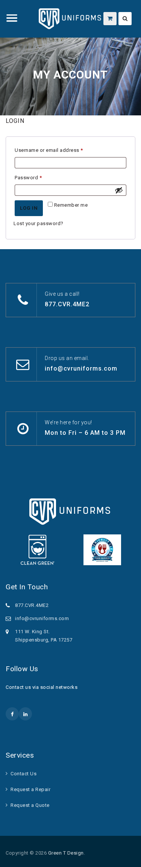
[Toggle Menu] (12, 18)
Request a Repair (30, 789)
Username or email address (59, 150)
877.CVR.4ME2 (67, 304)
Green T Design (66, 853)
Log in (29, 208)
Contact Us (23, 773)
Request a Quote (30, 805)
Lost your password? (39, 223)
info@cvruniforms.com (81, 368)
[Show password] (119, 190)
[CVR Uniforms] (71, 19)
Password (38, 177)
